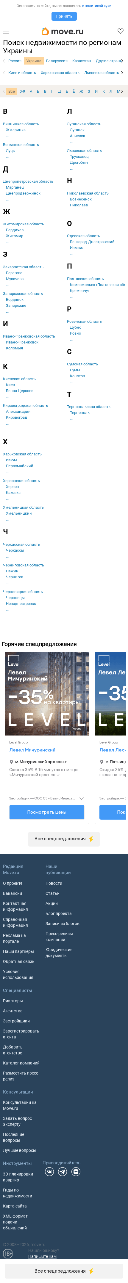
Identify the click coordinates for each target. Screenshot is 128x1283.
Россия (14, 61)
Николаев (79, 205)
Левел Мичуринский (32, 750)
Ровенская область (84, 321)
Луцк (10, 150)
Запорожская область (23, 293)
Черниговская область (23, 565)
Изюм (11, 460)
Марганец (15, 187)
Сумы (75, 370)
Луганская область (84, 124)
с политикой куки (96, 6)
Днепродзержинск (23, 193)
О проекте (12, 883)
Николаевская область (88, 193)
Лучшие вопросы (19, 1150)
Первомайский (19, 466)
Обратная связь (19, 961)
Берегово (14, 273)
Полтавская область (85, 279)
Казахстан (81, 61)
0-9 (22, 91)
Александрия (18, 411)
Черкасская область (21, 544)
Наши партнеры (18, 951)
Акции (52, 903)
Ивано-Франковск (22, 342)
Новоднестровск (21, 603)
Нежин (12, 571)
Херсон (12, 486)
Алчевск (77, 136)
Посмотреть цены (46, 812)
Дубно (75, 327)
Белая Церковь (19, 390)
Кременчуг (79, 290)
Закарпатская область (23, 267)
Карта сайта (15, 1206)
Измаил (77, 247)
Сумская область (82, 364)
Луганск (77, 130)
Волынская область (21, 144)
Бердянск (15, 299)
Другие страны (109, 61)
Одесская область (83, 236)
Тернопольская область (88, 406)
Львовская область (101, 72)
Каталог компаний (21, 1063)
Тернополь (80, 412)
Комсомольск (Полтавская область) (97, 284)
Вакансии (12, 893)
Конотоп (77, 376)
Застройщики (16, 1021)
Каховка (13, 492)
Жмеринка (16, 130)
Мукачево (15, 279)
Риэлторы (13, 1000)
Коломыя (14, 348)
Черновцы (15, 597)
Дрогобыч (79, 162)
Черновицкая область (23, 592)
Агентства (13, 1011)
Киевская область (19, 379)
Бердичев (15, 230)
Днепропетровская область (28, 181)
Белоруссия (57, 61)
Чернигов (14, 577)
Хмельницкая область (23, 507)
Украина (33, 61)
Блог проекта (59, 913)
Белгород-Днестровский (92, 242)
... (7, 136)
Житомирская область (23, 224)
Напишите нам (42, 1256)
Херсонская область (21, 480)
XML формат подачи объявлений (15, 1222)
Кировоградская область (25, 405)
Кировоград (16, 417)
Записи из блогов (62, 923)
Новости (54, 883)
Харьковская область (60, 72)
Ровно (75, 333)
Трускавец (79, 156)
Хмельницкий (19, 513)
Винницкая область (21, 124)
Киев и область (22, 72)
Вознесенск (81, 199)
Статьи (53, 893)
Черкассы (15, 550)
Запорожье (16, 305)
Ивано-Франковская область (29, 336)
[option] (15, 61)
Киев (10, 385)
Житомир (14, 236)
